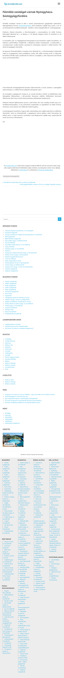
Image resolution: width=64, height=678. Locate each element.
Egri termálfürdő (10, 242)
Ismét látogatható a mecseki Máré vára (16, 396)
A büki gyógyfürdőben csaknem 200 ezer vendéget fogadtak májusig (40, 184)
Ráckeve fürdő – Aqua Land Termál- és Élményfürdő (8, 570)
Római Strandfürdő (10, 311)
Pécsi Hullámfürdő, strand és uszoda (24, 625)
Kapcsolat (8, 415)
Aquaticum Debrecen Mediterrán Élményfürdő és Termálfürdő (23, 234)
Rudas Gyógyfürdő (10, 289)
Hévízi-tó (7, 250)
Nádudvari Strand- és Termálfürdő (38, 545)
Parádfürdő (7, 643)
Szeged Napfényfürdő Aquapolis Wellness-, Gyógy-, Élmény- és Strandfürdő (55, 543)
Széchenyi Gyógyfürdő (11, 291)
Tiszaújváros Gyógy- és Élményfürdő (7, 651)
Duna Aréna (8, 293)
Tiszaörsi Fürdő (40, 581)
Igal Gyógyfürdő (24, 577)
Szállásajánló (8, 353)
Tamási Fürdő (24, 653)
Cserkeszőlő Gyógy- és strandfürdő (38, 487)
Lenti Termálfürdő (10, 259)
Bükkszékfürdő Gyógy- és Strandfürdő (7, 597)
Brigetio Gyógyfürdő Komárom (14, 257)
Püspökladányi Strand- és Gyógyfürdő (39, 569)
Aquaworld (8, 295)
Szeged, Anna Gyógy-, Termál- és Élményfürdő (18, 267)
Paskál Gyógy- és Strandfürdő (13, 305)
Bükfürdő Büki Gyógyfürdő (13, 238)
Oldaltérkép (8, 421)
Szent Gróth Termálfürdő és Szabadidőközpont (23, 645)
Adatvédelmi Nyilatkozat (12, 423)
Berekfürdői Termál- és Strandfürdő (38, 481)
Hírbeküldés (8, 417)
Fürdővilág (8, 339)
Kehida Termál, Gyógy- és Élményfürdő (16, 254)
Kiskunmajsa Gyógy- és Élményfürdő (53, 507)
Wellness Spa (9, 345)
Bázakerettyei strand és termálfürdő (23, 507)
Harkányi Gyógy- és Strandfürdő (14, 248)
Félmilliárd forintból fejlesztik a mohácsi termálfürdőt (19, 182)
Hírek (4, 19)
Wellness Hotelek (10, 365)
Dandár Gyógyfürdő (11, 281)
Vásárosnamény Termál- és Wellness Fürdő (40, 589)
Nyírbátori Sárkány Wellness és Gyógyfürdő (40, 551)
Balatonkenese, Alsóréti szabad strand (23, 493)
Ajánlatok (8, 347)
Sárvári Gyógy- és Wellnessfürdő (14, 265)
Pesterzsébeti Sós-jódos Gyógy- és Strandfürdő (19, 303)
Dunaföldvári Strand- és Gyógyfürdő (23, 547)
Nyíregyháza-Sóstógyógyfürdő (11, 176)
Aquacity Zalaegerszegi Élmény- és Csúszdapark (19, 230)
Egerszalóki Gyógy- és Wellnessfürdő (16, 240)
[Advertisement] (32, 72)
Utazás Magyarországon (12, 357)
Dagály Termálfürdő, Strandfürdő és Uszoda (18, 301)
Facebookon (23, 170)
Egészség (8, 343)
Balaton (7, 361)
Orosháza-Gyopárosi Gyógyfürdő (53, 525)
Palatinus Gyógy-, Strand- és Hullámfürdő (17, 299)
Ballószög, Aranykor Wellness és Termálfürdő (54, 472)
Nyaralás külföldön (10, 359)
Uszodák (7, 355)
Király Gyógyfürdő (10, 285)
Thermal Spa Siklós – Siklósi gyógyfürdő (22, 662)
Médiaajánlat (9, 419)
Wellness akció (9, 380)
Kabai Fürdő (39, 541)
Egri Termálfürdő (9, 609)
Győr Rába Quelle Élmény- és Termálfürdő (17, 244)
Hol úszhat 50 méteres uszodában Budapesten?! (19, 328)
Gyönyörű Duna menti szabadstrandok (16, 326)
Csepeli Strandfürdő (11, 307)
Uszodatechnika (9, 367)
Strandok (7, 351)
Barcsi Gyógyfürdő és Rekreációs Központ (24, 501)
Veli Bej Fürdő (9, 309)
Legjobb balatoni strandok (12, 324)
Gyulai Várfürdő (9, 246)
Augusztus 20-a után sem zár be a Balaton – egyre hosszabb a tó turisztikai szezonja (30, 394)
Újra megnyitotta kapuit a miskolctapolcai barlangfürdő (21, 398)
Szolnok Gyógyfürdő (11, 269)
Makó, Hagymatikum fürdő (13, 261)
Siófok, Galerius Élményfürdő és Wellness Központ (23, 635)
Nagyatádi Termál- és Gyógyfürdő (22, 613)
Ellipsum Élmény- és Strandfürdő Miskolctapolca (8, 613)
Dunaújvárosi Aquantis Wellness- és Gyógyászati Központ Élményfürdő (23, 555)
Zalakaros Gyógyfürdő (11, 271)
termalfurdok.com (11, 165)
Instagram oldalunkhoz (45, 170)
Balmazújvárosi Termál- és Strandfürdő (39, 474)
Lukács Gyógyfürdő (10, 287)
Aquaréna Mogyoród (11, 232)
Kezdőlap (7, 413)
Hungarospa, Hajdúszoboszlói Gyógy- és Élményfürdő (20, 252)
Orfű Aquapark (24, 617)
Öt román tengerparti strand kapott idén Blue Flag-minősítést (23, 400)
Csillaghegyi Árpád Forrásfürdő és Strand (17, 297)
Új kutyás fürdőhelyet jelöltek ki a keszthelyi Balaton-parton (22, 402)
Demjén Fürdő (8, 601)
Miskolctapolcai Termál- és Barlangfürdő (17, 263)
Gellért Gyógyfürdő (10, 283)
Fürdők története (10, 341)
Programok (8, 349)
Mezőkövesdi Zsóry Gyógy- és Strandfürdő (7, 631)
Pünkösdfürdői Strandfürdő (13, 313)
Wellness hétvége (10, 363)
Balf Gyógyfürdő (10, 236)
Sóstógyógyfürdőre (25, 25)
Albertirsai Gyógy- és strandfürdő (6, 551)
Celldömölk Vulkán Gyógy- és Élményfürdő (23, 527)
